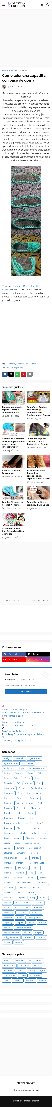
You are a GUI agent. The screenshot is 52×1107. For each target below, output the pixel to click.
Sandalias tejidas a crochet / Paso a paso (38, 503)
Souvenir (8, 917)
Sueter (20, 917)
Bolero (17, 778)
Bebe (30, 773)
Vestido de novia (11, 932)
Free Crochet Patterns (13, 731)
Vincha (27, 932)
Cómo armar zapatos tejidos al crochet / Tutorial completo (12, 410)
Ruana (40, 903)
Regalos (21, 898)
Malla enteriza (10, 858)
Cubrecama (22, 828)
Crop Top (8, 828)
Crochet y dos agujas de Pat (16, 740)
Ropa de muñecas (24, 903)
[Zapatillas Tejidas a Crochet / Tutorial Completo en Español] (38, 429)
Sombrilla (36, 912)
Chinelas (8, 813)
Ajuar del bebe (10, 763)
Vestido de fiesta (23, 927)
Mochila (7, 873)
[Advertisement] (26, 38)
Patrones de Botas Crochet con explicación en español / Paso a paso (38, 474)
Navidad (20, 873)
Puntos (19, 893)
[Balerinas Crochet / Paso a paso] (13, 461)
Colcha (20, 813)
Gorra (43, 833)
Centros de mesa (25, 803)
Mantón (19, 863)
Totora (31, 922)
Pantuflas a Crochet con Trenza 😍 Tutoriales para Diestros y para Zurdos (38, 411)
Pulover (35, 888)
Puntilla (7, 893)
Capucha (21, 798)
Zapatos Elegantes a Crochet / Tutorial (12, 503)
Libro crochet (35, 848)
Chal (40, 803)
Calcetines (9, 788)
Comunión (8, 818)
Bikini (40, 773)
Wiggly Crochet (11, 937)
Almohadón (27, 763)
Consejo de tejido (12, 823)
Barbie (7, 773)
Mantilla (7, 863)
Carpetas (8, 803)
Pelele (43, 878)
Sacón (7, 907)
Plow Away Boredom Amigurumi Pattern (23, 734)
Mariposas (8, 868)
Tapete (20, 922)
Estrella (22, 833)
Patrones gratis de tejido (14, 709)
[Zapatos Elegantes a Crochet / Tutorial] (13, 493)
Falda (33, 833)
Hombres (43, 838)
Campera (8, 793)
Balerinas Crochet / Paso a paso (12, 472)
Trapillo (42, 922)
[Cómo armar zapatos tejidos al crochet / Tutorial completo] (13, 397)
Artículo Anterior (11, 600)
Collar (30, 813)
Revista (7, 903)
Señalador (22, 912)
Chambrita (21, 808)
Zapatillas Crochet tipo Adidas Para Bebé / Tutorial (13, 531)
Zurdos (7, 942)
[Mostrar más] (36, 374)
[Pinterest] (23, 374)
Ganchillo (33, 364)
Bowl (37, 778)
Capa (19, 793)
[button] (3, 4)
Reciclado (8, 898)
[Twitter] (11, 374)
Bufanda (8, 783)
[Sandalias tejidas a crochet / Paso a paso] (38, 493)
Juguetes (8, 848)
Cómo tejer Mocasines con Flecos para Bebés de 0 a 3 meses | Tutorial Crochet (13, 442)
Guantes (30, 838)
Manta (24, 858)
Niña (31, 873)
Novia (6, 878)
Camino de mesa (38, 788)
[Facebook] (5, 374)
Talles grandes (34, 917)
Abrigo (7, 758)
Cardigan (34, 798)
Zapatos (41, 937)
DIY (26, 364)
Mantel (35, 858)
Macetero (34, 853)
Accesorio (19, 758)
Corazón (28, 823)
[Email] (30, 374)
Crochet (20, 364)
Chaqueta (35, 808)
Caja (38, 783)
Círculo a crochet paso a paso (17, 725)
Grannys (17, 838)
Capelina (8, 798)
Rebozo (30, 893)
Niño (40, 873)
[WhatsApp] (17, 374)
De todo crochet (31, 1101)
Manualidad (7, 367)
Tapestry (8, 922)
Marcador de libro (36, 863)
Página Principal (9, 70)
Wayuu (38, 932)
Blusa (6, 778)
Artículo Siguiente (40, 600)
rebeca (18, 942)
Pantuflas (31, 878)
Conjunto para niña (26, 818)
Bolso (27, 778)
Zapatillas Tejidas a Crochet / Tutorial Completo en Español (38, 441)
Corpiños (41, 823)
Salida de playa (22, 907)
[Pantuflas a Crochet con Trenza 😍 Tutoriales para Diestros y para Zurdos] (38, 397)
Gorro (6, 838)
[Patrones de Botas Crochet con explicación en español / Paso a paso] (38, 461)
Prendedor (22, 888)
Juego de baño (32, 843)
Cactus (28, 783)
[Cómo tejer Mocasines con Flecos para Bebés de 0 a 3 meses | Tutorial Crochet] (13, 429)
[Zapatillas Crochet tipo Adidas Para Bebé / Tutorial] (13, 519)
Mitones (35, 868)
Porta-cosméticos (24, 883)
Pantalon (18, 878)
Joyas (17, 843)
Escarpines (9, 833)
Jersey (7, 843)
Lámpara (21, 853)
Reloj (32, 898)
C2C (18, 783)
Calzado (22, 70)
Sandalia (38, 907)
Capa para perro (34, 793)
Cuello (36, 828)
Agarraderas (34, 758)
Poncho (7, 883)
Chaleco (8, 808)
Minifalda (22, 868)
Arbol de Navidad (37, 768)
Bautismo (19, 773)
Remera (43, 898)
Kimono (20, 848)
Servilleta (8, 912)
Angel (21, 768)
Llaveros (8, 853)
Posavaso (8, 888)
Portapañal (42, 883)
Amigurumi (9, 768)
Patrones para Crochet (13, 722)
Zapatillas (18, 367)
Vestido (7, 927)
